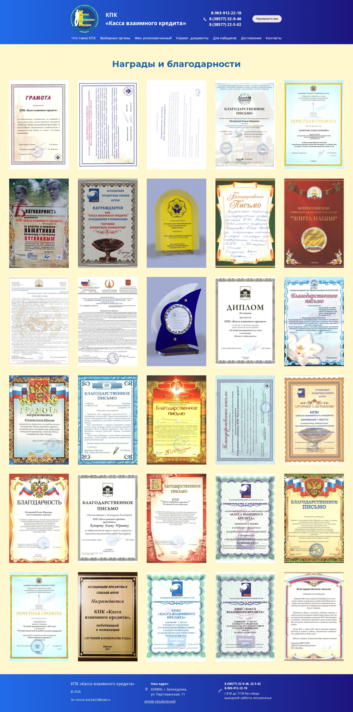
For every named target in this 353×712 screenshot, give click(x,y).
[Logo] (84, 19)
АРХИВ (160, 702)
